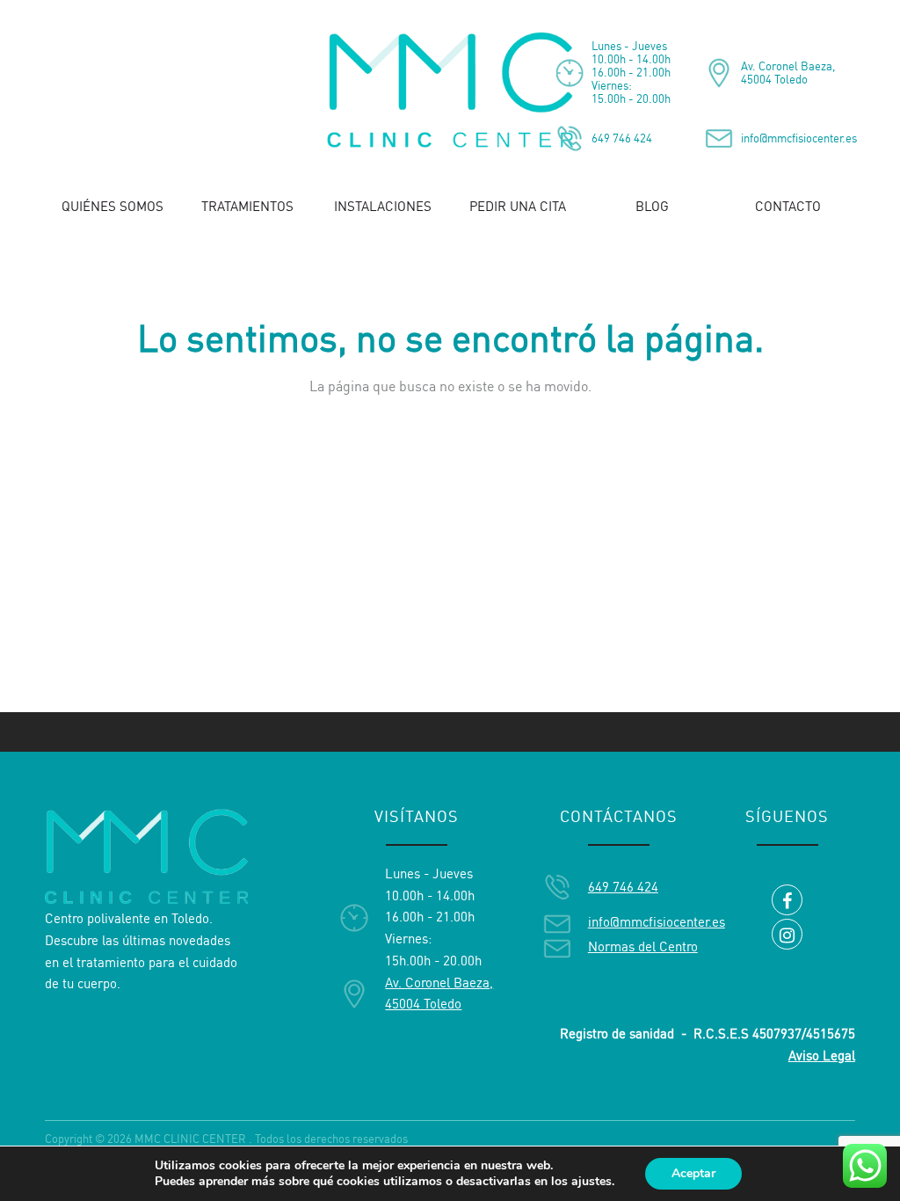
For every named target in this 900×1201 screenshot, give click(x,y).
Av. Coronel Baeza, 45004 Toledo (788, 72)
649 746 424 (622, 138)
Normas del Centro (643, 946)
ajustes (591, 1182)
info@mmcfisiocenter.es (799, 138)
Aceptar (693, 1173)
